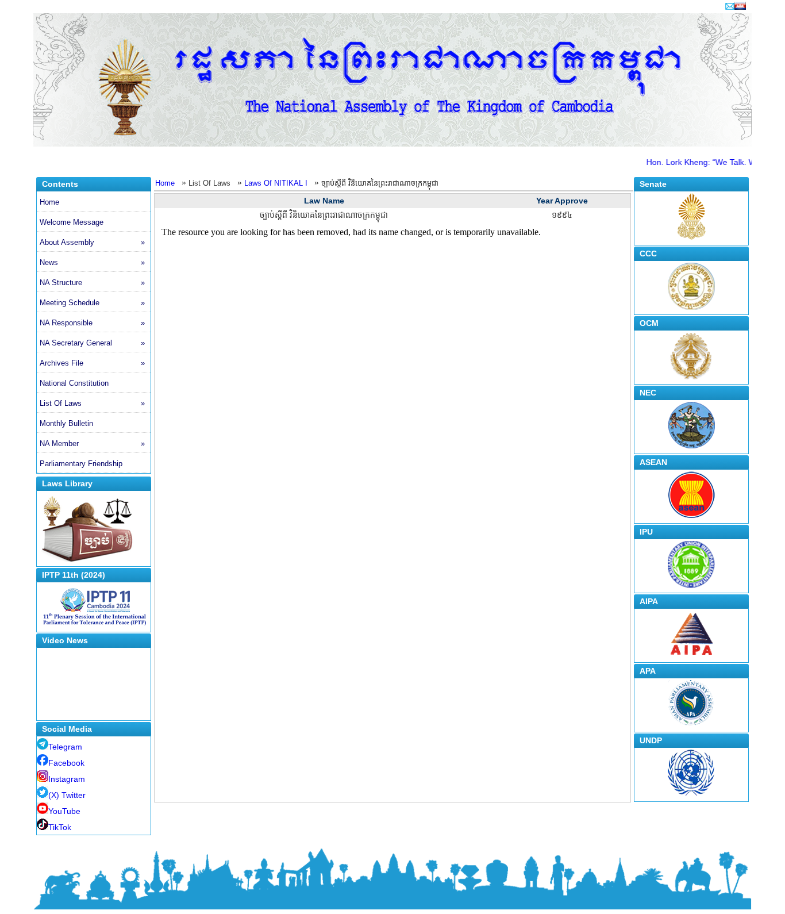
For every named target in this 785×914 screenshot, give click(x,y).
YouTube (64, 811)
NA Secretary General (92, 343)
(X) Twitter (67, 795)
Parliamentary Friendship (81, 463)
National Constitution (74, 383)
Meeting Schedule (92, 302)
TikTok (59, 827)
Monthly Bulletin (66, 423)
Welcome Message (71, 222)
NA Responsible (92, 322)
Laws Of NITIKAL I (275, 183)
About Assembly (92, 242)
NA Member (92, 443)
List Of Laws (92, 403)
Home (49, 202)
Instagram (66, 779)
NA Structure (92, 282)
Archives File (92, 363)
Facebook (66, 762)
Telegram (65, 746)
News (92, 262)
